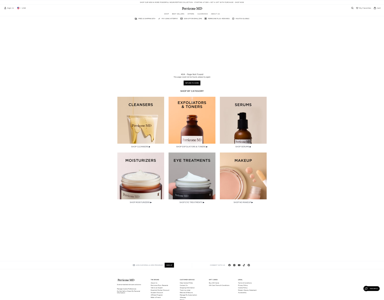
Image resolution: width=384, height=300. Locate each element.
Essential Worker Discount (160, 290)
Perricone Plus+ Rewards (159, 285)
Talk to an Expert (157, 288)
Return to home (192, 83)
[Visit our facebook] (229, 265)
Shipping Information (187, 288)
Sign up (169, 265)
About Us (154, 283)
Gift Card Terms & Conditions (219, 285)
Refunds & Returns (186, 292)
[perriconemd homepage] (192, 8)
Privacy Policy (243, 285)
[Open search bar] (352, 8)
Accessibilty (242, 292)
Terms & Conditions (245, 283)
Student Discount (157, 292)
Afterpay (183, 297)
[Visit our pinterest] (248, 265)
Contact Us (184, 285)
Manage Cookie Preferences (126, 289)
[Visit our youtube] (239, 265)
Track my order (185, 290)
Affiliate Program (157, 295)
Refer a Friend (156, 297)
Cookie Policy (242, 288)
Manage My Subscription (188, 295)
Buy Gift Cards (214, 283)
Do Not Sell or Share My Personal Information (128, 292)
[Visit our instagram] (234, 265)
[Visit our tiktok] (244, 265)
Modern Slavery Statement (247, 290)
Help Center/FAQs (186, 283)
